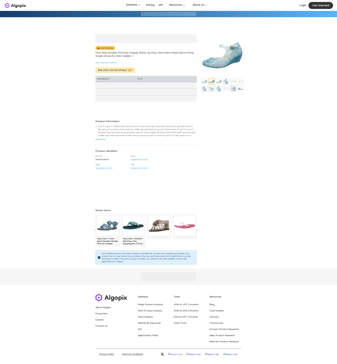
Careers (99, 319)
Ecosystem (101, 313)
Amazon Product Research (224, 329)
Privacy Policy (106, 354)
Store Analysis (145, 317)
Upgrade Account (139, 159)
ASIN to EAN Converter (186, 310)
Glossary (214, 317)
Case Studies (217, 310)
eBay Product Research (222, 335)
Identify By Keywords (149, 323)
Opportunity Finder (148, 335)
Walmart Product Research (224, 341)
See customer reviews (106, 62)
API (161, 5)
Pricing (150, 5)
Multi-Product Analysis (150, 310)
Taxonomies (216, 323)
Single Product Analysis (150, 304)
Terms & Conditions (132, 354)
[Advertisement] (168, 26)
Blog (212, 304)
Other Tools (180, 323)
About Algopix (103, 307)
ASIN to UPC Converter (186, 304)
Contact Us (101, 326)
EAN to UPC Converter (186, 317)
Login (302, 5)
